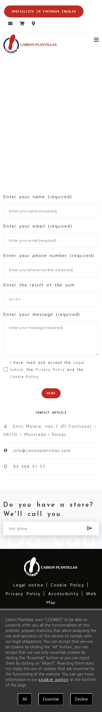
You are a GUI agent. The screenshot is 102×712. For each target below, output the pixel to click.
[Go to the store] (20, 23)
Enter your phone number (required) (48, 255)
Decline (81, 699)
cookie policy (54, 679)
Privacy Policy (23, 593)
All (25, 699)
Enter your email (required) (37, 226)
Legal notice (28, 584)
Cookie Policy (68, 584)
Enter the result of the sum (39, 284)
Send (51, 393)
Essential (51, 699)
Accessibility (63, 593)
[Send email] (8, 23)
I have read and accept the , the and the (47, 369)
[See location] (32, 23)
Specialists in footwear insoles (44, 11)
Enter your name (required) (37, 196)
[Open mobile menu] (96, 40)
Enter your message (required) (41, 314)
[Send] (90, 528)
